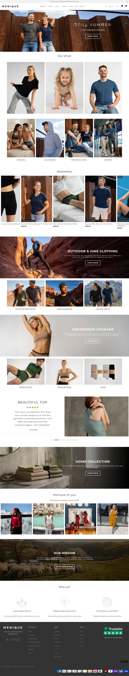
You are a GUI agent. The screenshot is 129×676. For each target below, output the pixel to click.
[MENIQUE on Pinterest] (14, 640)
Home (82, 646)
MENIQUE (8, 666)
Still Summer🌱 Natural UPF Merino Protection (64, 1)
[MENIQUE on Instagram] (11, 640)
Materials (31, 635)
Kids (81, 642)
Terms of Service (19, 666)
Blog (29, 653)
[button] (43, 6)
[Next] (125, 419)
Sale (81, 631)
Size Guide (57, 656)
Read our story (64, 566)
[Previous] (3, 419)
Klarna (56, 638)
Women (82, 635)
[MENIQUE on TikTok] (18, 640)
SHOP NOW (92, 36)
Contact (56, 631)
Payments (57, 635)
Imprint (56, 653)
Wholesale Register (34, 642)
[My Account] (117, 6)
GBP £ (111, 6)
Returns (56, 646)
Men (81, 638)
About (30, 631)
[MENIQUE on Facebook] (7, 640)
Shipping (57, 642)
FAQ (55, 649)
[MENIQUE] (10, 6)
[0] (121, 6)
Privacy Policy (29, 666)
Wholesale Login (33, 646)
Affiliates (31, 649)
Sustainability (32, 638)
